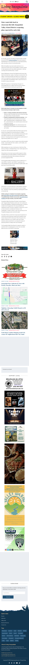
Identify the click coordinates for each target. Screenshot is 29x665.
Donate (2, 616)
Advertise (3, 618)
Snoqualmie (11, 638)
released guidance (13, 60)
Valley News (18, 33)
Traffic (3, 640)
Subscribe (8, 597)
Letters (15, 633)
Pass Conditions (10, 635)
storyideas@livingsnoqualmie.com (8, 654)
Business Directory (5, 622)
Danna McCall (12, 33)
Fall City (24, 630)
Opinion (3, 635)
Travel (7, 640)
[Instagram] (7, 257)
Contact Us (3, 624)
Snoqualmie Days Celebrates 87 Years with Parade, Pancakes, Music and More (12, 284)
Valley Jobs (3, 620)
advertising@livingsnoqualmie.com (8, 655)
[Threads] (2, 257)
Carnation (10, 630)
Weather (11, 640)
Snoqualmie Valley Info (14, 281)
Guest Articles (4, 633)
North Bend (20, 633)
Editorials (19, 630)
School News (4, 638)
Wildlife (16, 640)
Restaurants (23, 635)
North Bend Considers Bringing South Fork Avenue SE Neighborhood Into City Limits (13, 333)
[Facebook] (5, 257)
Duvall (15, 630)
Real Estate (17, 635)
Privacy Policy (23, 660)
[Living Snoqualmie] (14, 7)
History (10, 633)
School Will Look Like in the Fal (10, 195)
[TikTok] (9, 257)
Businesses (4, 630)
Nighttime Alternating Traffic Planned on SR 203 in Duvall (13, 309)
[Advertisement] (14, 351)
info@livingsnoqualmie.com (6, 652)
